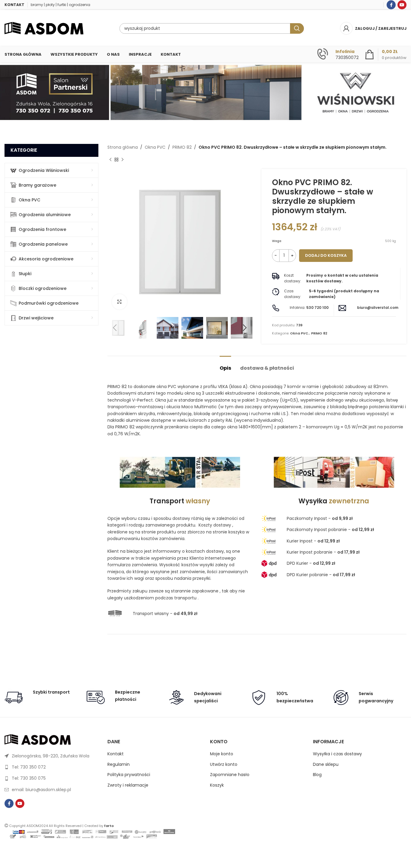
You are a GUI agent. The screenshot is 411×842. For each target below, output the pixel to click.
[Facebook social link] (391, 4)
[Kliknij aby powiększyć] (119, 301)
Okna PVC (155, 147)
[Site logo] (44, 28)
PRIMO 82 (182, 147)
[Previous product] (110, 160)
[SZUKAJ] (297, 28)
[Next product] (122, 160)
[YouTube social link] (401, 4)
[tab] (225, 365)
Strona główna (122, 147)
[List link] (51, 756)
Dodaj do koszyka (326, 255)
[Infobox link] (338, 54)
